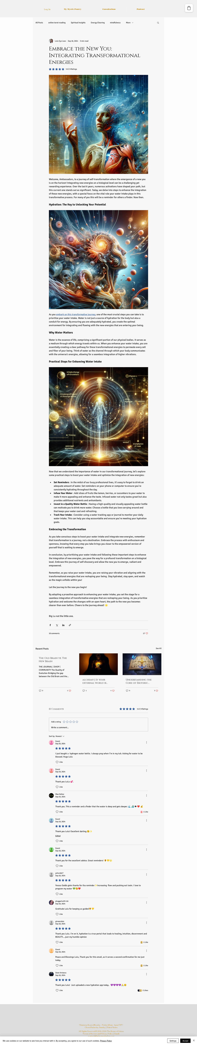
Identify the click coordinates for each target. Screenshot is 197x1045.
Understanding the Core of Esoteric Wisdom (139, 681)
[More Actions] (146, 742)
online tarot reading (57, 22)
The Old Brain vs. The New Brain (53, 660)
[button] (158, 23)
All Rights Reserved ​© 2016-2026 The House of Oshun (101, 1031)
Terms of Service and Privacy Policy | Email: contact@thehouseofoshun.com (101, 1034)
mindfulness (115, 22)
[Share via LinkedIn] (63, 625)
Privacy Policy (106, 1040)
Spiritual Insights (78, 22)
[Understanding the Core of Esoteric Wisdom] (142, 664)
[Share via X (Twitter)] (56, 625)
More (128, 22)
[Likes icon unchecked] (57, 762)
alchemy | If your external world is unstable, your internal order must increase (98, 681)
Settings (173, 1040)
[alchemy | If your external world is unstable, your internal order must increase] (98, 664)
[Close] (193, 1041)
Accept (185, 1040)
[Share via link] (70, 625)
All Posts (39, 22)
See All (158, 648)
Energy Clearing (98, 22)
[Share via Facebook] (50, 625)
